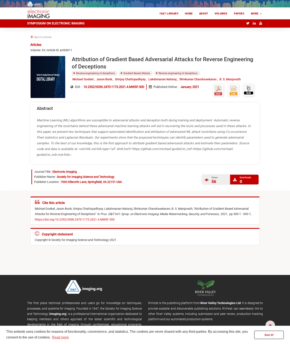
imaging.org (58, 314)
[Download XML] (233, 90)
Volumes (221, 13)
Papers (239, 13)
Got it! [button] (269, 335)
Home (189, 13)
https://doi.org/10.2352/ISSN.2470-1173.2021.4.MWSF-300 (75, 219)
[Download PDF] (218, 90)
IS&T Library (169, 13)
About (203, 13)
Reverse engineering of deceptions (95, 73)
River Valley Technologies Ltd (220, 303)
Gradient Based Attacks (136, 73)
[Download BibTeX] (248, 90)
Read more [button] (60, 337)
